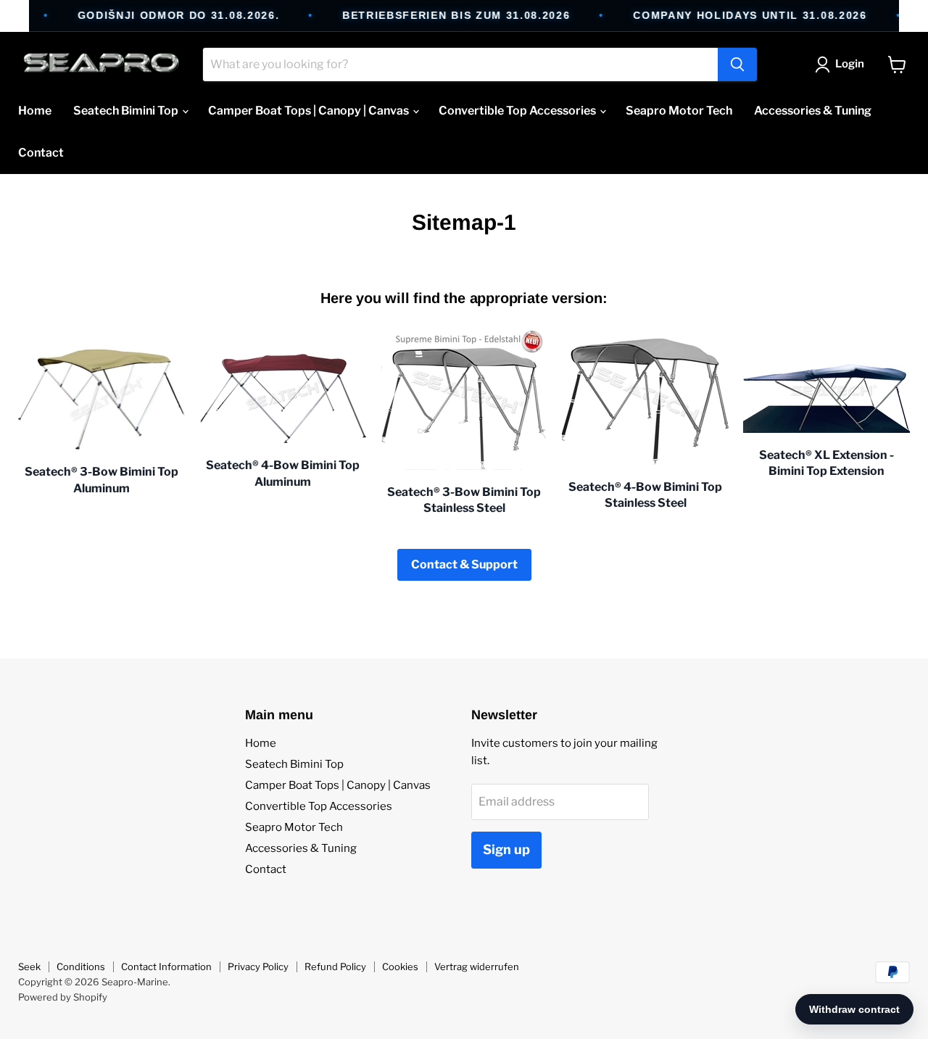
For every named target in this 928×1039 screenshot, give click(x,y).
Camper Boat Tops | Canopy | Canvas (309, 110)
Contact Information (166, 966)
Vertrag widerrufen (476, 966)
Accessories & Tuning (812, 110)
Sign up (506, 849)
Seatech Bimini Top (127, 110)
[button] (842, 64)
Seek (29, 966)
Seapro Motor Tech (679, 110)
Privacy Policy (258, 966)
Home (34, 110)
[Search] (737, 64)
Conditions (81, 966)
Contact (41, 153)
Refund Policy (335, 966)
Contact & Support (464, 564)
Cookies (400, 966)
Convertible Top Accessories (518, 110)
